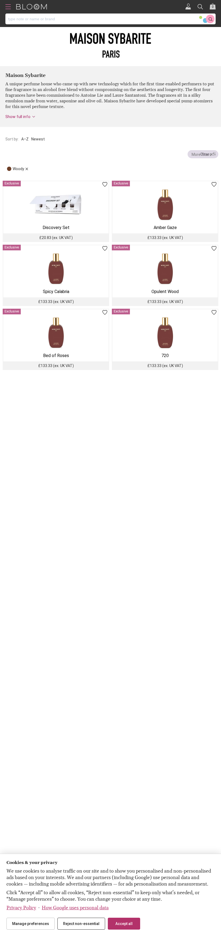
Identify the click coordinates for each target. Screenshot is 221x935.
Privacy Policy (21, 908)
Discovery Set (56, 227)
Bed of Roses (56, 355)
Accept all (124, 923)
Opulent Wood (165, 291)
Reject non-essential (81, 923)
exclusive (12, 183)
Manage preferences (30, 923)
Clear (204, 154)
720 (165, 355)
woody (18, 169)
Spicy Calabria (56, 291)
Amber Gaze (165, 227)
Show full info (17, 116)
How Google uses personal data (75, 908)
